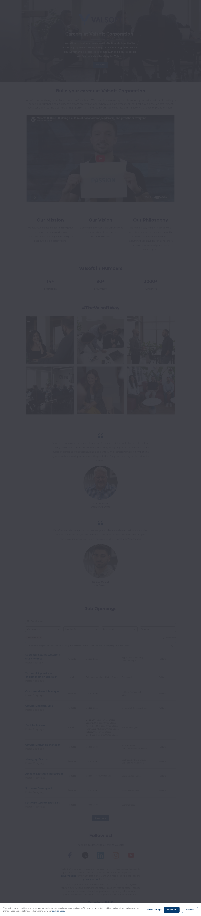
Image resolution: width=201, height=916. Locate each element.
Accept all (171, 909)
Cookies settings (154, 909)
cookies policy (58, 911)
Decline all (189, 909)
